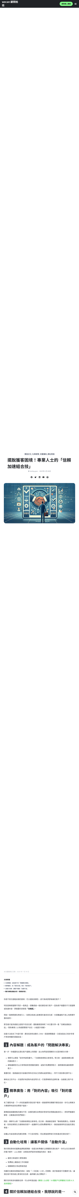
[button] (75, 3)
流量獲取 (43, 454)
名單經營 (35, 454)
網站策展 (51, 454)
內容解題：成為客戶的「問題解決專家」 (17, 983)
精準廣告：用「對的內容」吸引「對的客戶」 (18, 986)
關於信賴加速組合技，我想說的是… (16, 991)
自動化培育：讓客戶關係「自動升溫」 (16, 988)
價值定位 (27, 454)
